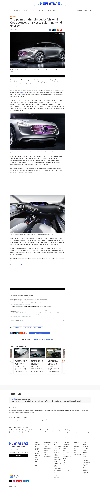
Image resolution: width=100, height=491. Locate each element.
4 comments (41, 333)
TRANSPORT (41, 10)
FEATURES (37, 451)
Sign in (13, 399)
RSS (35, 463)
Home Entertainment (67, 456)
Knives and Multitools (56, 466)
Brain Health (85, 460)
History (64, 454)
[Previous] (12, 361)
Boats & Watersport (56, 455)
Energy (45, 446)
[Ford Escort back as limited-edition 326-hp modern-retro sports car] (37, 353)
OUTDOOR (26, 10)
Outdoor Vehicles (57, 446)
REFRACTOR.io (86, 442)
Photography (66, 464)
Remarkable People (67, 466)
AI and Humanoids (67, 444)
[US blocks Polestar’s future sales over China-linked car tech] (21, 353)
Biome (22, 92)
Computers (65, 446)
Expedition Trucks (57, 463)
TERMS (36, 457)
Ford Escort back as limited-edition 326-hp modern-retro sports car (37, 362)
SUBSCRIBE (79, 10)
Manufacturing (47, 448)
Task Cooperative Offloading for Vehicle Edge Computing (21, 295)
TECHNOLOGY (66, 442)
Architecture (46, 444)
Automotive (13, 16)
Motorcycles (76, 452)
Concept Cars (27, 327)
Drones (64, 450)
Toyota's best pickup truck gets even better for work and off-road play (53, 363)
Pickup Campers (57, 470)
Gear (55, 444)
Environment (85, 452)
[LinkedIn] (55, 30)
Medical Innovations (85, 470)
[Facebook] (50, 30)
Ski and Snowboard (56, 476)
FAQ (36, 465)
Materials (46, 450)
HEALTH (85, 456)
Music (64, 460)
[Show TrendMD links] (63, 320)
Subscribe (18, 455)
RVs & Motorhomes (56, 473)
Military (45, 452)
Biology (84, 450)
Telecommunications (67, 468)
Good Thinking (66, 452)
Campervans (56, 457)
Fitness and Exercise (85, 464)
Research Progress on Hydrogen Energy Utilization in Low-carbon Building (25, 314)
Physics (84, 454)
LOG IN (85, 10)
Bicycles (75, 448)
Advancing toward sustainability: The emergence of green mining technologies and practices (28, 299)
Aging (84, 458)
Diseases (85, 467)
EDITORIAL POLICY (37, 449)
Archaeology (85, 446)
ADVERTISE (37, 455)
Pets (64, 462)
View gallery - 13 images (37, 76)
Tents (55, 481)
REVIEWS (37, 453)
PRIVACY (37, 459)
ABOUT (36, 446)
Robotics (46, 454)
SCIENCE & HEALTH (52, 10)
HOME (10, 10)
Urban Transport (77, 454)
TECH (33, 10)
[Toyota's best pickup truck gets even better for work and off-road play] (53, 353)
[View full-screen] (63, 34)
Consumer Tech (66, 448)
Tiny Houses (56, 450)
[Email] (64, 30)
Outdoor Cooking (57, 468)
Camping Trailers (57, 459)
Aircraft (75, 444)
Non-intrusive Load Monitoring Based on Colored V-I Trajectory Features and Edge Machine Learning (30, 302)
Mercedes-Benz (19, 265)
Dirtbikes (55, 461)
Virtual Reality (66, 470)
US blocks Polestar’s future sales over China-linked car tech (21, 362)
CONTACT (37, 461)
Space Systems (47, 456)
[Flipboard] (61, 30)
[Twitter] (53, 30)
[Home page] (50, 4)
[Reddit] (58, 30)
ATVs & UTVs (56, 452)
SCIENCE (85, 444)
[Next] (62, 361)
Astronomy (85, 448)
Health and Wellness (85, 473)
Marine (75, 450)
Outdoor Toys (57, 448)
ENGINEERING (17, 10)
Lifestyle (65, 458)
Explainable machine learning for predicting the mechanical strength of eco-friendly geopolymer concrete (30, 306)
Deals (64, 472)
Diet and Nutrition (87, 462)
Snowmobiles (56, 479)
